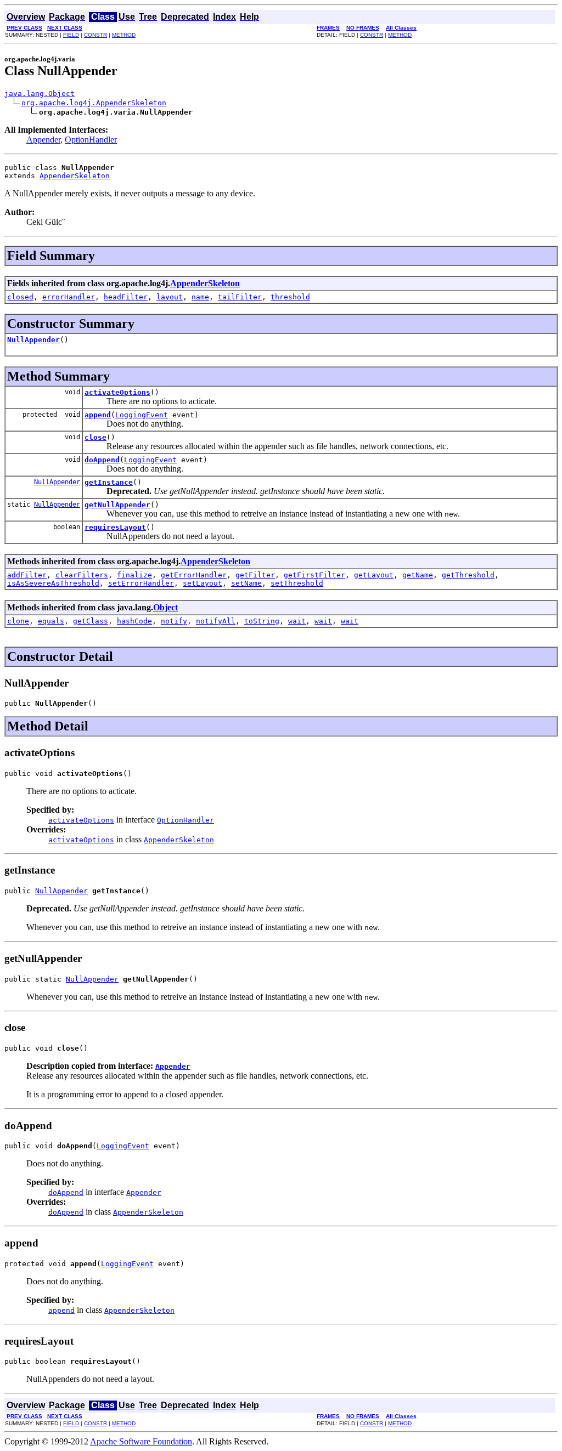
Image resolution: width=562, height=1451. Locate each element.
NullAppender (33, 340)
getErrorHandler (194, 575)
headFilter (126, 297)
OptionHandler (91, 139)
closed (20, 297)
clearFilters (81, 575)
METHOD (124, 35)
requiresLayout (115, 527)
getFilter (255, 575)
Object (165, 607)
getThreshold (468, 575)
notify (174, 621)
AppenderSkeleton (75, 176)
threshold (290, 297)
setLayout (202, 583)
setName (246, 583)
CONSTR (95, 35)
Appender (43, 139)
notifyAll (215, 621)
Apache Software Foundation (141, 1441)
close (95, 437)
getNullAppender (117, 505)
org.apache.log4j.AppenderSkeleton (93, 103)
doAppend (102, 460)
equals (51, 621)
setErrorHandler (141, 583)
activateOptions (117, 392)
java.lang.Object (39, 93)
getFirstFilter (314, 575)
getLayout (374, 575)
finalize (134, 575)
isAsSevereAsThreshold (53, 583)
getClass (90, 621)
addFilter (27, 575)
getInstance (109, 482)
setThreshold (297, 583)
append (98, 415)
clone (18, 621)
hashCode (134, 621)
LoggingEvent (141, 415)
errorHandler (68, 297)
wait (297, 621)
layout (169, 297)
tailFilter (240, 297)
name (200, 297)
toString (261, 621)
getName (417, 575)
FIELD (71, 35)
